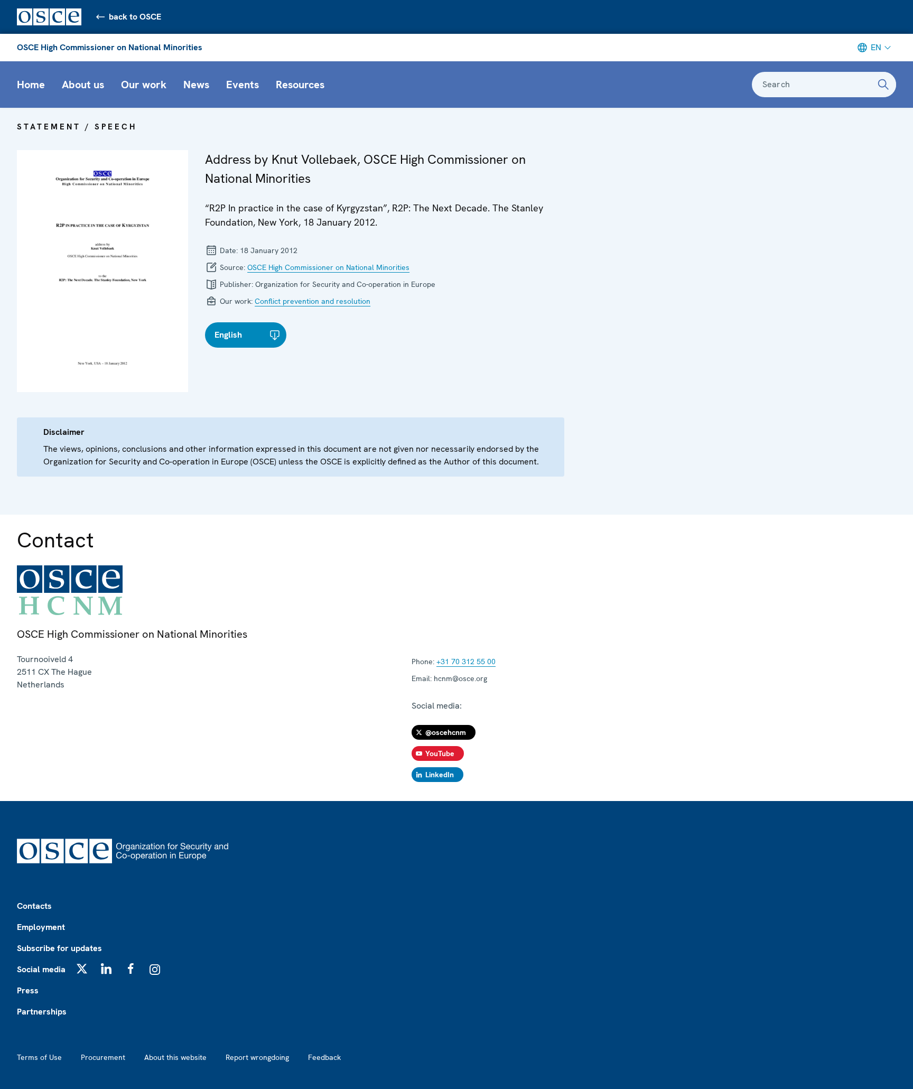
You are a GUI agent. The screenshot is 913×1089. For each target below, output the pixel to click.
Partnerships (42, 1011)
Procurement (103, 1057)
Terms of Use (39, 1057)
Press (28, 990)
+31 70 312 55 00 (466, 661)
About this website (175, 1057)
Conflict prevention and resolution (312, 301)
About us (83, 84)
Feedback (324, 1057)
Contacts (34, 905)
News (196, 84)
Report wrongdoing (257, 1057)
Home (31, 84)
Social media (41, 969)
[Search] (883, 84)
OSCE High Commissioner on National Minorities (109, 47)
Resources (300, 84)
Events (242, 84)
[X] (82, 968)
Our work (143, 84)
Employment (41, 927)
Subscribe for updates (59, 948)
